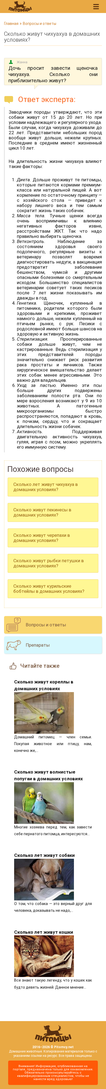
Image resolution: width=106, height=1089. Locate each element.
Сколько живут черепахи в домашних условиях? (41, 537)
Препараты (38, 645)
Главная (11, 23)
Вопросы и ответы (39, 23)
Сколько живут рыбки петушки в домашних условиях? (48, 563)
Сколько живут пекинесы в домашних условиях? (42, 512)
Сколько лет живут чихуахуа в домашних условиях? (45, 487)
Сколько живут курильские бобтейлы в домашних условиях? (48, 588)
